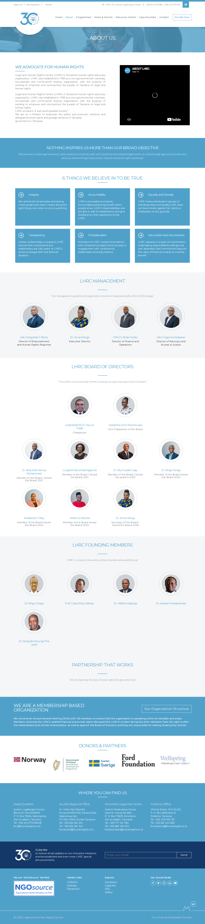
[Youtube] (175, 883)
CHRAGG (72, 882)
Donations (111, 882)
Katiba (49, 4)
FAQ (107, 888)
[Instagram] (164, 883)
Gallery (109, 892)
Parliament (73, 888)
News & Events (103, 17)
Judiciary (72, 885)
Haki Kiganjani (33, 4)
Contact (164, 17)
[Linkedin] (169, 883)
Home (58, 17)
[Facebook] (153, 883)
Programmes (83, 17)
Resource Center (126, 17)
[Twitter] (158, 883)
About (69, 17)
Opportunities (147, 17)
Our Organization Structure (166, 709)
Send (184, 855)
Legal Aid (18, 4)
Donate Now (182, 17)
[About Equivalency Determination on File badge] (34, 889)
